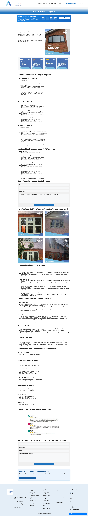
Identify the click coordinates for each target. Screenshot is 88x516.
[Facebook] (72, 493)
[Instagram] (70, 493)
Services (45, 3)
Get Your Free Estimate (72, 3)
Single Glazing (45, 490)
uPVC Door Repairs (46, 508)
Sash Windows (32, 493)
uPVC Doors (32, 498)
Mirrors (44, 501)
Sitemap (71, 506)
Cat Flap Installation (47, 503)
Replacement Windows (34, 495)
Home (71, 498)
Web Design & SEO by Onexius (74, 509)
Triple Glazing (45, 493)
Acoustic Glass (46, 496)
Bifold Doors (32, 503)
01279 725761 (17, 500)
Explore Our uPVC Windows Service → (27, 477)
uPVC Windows (32, 490)
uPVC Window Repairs (47, 506)
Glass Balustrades (33, 506)
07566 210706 (21, 501)
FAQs (64, 3)
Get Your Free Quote (64, 17)
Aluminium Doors (33, 500)
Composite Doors (33, 501)
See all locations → (60, 502)
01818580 (19, 507)
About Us (40, 3)
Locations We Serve (53, 3)
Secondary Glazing (46, 495)
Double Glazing (46, 492)
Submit (44, 204)
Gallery (60, 3)
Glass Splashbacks (46, 500)
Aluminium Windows (34, 492)
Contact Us (80, 3)
